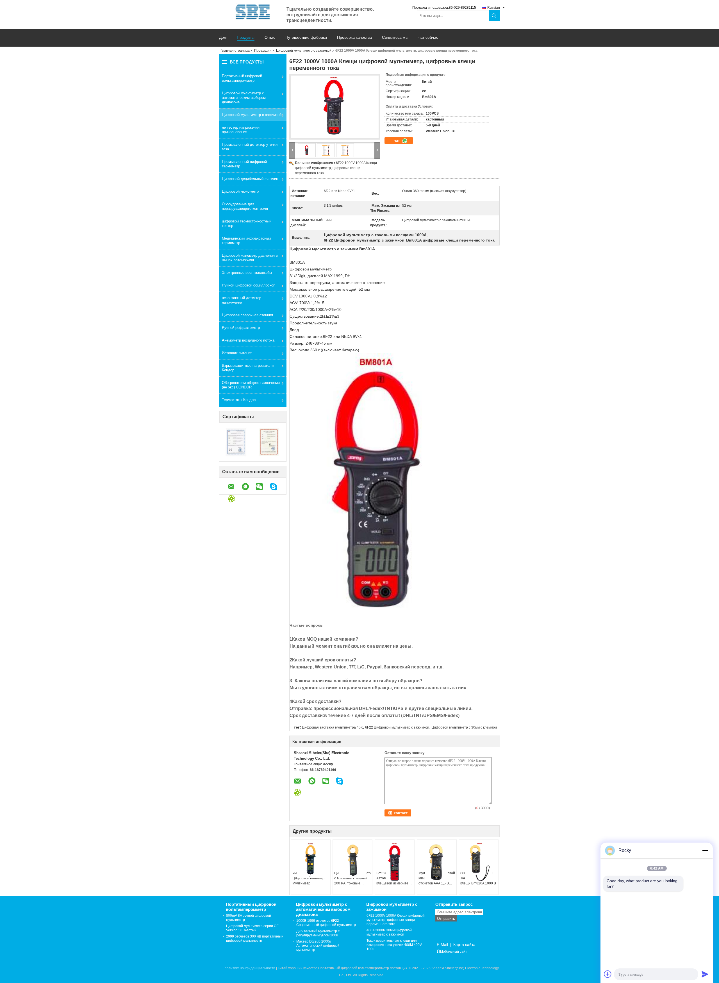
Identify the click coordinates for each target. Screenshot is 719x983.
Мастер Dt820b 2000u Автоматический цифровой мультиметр (318, 945)
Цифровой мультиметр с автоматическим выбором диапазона (244, 97)
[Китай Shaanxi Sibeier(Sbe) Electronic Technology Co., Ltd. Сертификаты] (236, 442)
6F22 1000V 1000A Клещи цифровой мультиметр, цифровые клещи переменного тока (336, 168)
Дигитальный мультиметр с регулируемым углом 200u (318, 933)
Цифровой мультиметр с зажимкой (303, 51)
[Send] (704, 974)
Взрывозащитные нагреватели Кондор (248, 367)
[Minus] (705, 850)
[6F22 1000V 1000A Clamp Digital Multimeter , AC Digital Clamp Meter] (335, 107)
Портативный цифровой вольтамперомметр (242, 78)
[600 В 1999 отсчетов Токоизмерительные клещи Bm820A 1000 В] (478, 862)
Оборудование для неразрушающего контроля (245, 206)
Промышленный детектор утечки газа (249, 146)
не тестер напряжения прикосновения (241, 129)
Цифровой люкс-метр (240, 191)
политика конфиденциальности (250, 968)
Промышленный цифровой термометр (244, 164)
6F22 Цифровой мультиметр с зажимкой (397, 727)
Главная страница (235, 51)
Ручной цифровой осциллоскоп (248, 285)
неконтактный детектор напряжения (241, 300)
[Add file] (608, 974)
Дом (223, 37)
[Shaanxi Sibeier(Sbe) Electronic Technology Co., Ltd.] (252, 12)
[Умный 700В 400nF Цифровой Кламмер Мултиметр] (310, 860)
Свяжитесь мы (395, 37)
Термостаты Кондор (239, 400)
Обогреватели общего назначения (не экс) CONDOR (251, 385)
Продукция (263, 51)
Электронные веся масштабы (247, 272)
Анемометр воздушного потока (248, 340)
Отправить (446, 918)
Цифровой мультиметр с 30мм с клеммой (464, 727)
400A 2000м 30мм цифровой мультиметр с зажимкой (389, 932)
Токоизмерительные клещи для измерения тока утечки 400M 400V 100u (394, 945)
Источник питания (237, 353)
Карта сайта (464, 944)
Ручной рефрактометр (241, 328)
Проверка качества (354, 37)
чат (397, 140)
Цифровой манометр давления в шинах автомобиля (250, 257)
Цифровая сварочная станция (247, 315)
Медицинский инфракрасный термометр (246, 240)
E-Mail (442, 944)
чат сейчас (428, 37)
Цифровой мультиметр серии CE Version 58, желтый (252, 928)
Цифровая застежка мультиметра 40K (332, 727)
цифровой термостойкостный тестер (246, 223)
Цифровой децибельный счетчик (250, 179)
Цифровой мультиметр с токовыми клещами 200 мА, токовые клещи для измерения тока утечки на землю (352, 878)
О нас (270, 37)
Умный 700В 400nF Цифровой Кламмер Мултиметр (308, 878)
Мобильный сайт (453, 952)
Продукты (245, 37)
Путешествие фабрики (306, 37)
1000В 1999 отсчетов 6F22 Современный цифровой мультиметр (326, 923)
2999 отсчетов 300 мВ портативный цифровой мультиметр (254, 938)
